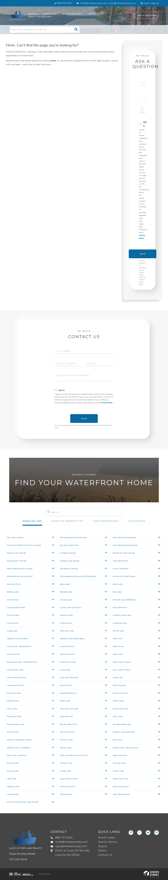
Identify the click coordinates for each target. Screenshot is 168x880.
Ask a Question (147, 15)
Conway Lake (66, 600)
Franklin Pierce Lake (122, 615)
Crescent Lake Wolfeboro (124, 600)
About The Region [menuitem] (39, 16)
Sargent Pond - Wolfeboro (19, 747)
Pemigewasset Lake (122, 724)
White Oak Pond (67, 786)
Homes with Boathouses (124, 576)
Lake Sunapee (136, 521)
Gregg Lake (12, 631)
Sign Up (155, 3)
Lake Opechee (66, 716)
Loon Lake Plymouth (69, 677)
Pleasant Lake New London (19, 740)
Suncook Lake (119, 763)
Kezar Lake (118, 654)
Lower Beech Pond (15, 685)
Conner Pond (13, 600)
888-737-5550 (64, 3)
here (53, 61)
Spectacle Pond (120, 755)
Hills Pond (117, 638)
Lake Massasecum (68, 693)
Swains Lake (118, 771)
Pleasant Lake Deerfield (124, 732)
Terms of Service (106, 425)
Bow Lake (117, 592)
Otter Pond (118, 716)
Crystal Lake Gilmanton (70, 607)
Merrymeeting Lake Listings (20, 568)
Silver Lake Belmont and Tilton (74, 755)
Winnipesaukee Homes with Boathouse (78, 576)
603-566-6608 (18, 859)
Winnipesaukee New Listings (73, 537)
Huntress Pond (67, 646)
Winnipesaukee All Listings (125, 545)
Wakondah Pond (120, 778)
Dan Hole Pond (120, 607)
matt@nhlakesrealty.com (71, 842)
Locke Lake (65, 670)
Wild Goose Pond (121, 786)
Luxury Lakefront (120, 568)
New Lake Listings (15, 537)
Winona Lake (66, 794)
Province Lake (66, 740)
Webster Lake (13, 786)
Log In (146, 3)
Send (142, 254)
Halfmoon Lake (67, 631)
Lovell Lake (118, 677)
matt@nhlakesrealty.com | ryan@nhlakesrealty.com (107, 3)
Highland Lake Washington (72, 638)
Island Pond (118, 646)
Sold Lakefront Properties (124, 537)
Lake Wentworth (120, 561)
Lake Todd (11, 778)
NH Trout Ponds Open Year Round (23, 802)
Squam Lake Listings (16, 553)
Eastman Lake (66, 615)
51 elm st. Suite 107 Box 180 (72, 853)
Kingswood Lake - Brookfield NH (22, 662)
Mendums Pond (120, 693)
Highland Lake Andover (17, 638)
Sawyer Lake (65, 747)
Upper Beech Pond (68, 778)
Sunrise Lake (13, 771)
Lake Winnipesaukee (106, 521)
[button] (76, 29)
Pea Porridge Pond (68, 724)
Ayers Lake (65, 584)
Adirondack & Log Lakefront (20, 576)
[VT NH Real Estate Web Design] (151, 874)
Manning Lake (119, 685)
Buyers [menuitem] (102, 846)
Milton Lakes (118, 701)
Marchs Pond (66, 685)
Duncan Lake (13, 615)
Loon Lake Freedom (122, 670)
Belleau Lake (13, 592)
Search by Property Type (67, 521)
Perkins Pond (13, 732)
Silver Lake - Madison (16, 755)
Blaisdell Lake (66, 592)
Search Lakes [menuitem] (106, 837)
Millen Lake (65, 701)
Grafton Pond (66, 623)
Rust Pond (117, 740)
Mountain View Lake (69, 708)
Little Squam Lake (15, 670)
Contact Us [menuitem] (95, 14)
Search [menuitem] (32, 14)
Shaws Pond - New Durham (125, 747)
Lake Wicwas (13, 794)
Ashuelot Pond (13, 584)
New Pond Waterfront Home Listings (24, 545)
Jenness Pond (13, 654)
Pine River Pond (67, 732)
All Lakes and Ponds (69, 545)
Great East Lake (120, 623)
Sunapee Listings (67, 553)
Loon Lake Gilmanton (17, 677)
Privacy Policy (106, 403)
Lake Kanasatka (67, 654)
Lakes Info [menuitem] (49, 14)
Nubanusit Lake (14, 716)
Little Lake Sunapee (122, 662)
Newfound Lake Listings (124, 553)
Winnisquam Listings (16, 561)
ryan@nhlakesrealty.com (71, 846)
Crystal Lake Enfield (16, 607)
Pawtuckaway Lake (15, 724)
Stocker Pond (66, 763)
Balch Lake (118, 584)
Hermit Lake (118, 631)
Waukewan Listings (69, 568)
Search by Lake (32, 521)
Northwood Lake (120, 708)
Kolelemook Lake (67, 662)
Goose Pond (12, 623)
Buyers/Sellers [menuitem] (72, 14)
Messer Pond (13, 701)
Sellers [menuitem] (102, 850)
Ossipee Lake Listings (69, 561)
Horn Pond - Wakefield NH (19, 646)
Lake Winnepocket (121, 794)
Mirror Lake (12, 708)
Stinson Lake (13, 763)
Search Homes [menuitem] (107, 842)
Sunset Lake (65, 771)
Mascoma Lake (14, 693)
